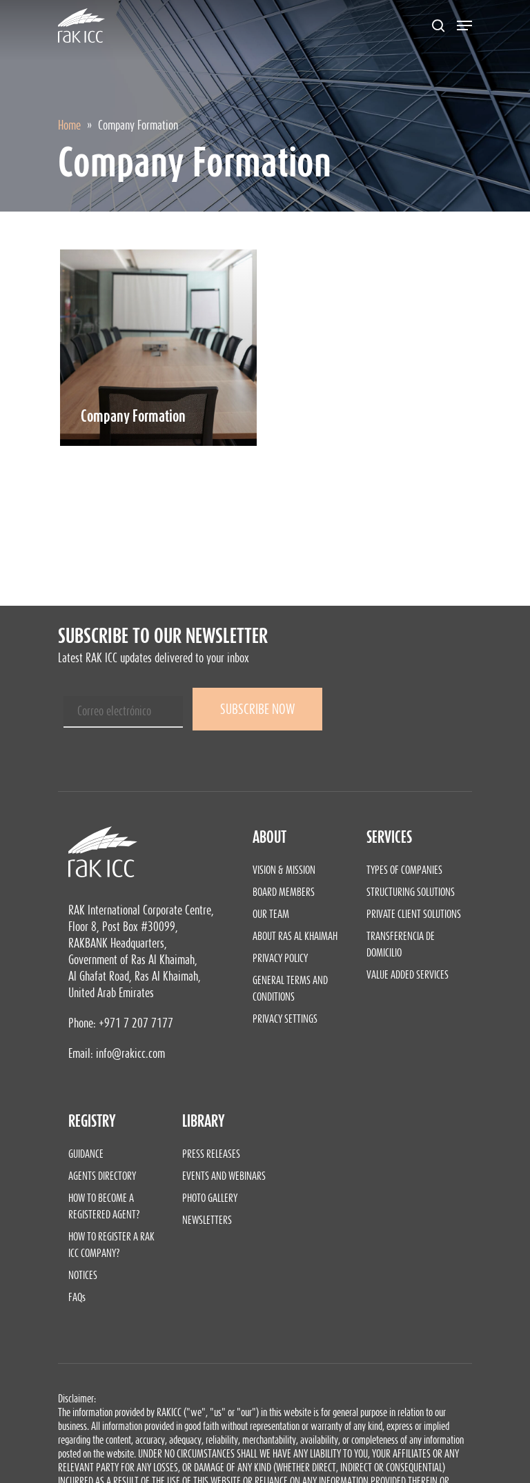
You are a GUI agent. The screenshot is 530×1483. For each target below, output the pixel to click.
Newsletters (207, 1220)
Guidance (86, 1153)
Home (69, 125)
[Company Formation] (158, 347)
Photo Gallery (209, 1198)
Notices (82, 1275)
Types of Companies (404, 870)
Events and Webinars (224, 1175)
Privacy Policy (280, 958)
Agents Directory (102, 1175)
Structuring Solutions (410, 892)
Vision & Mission (284, 870)
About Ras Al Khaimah (295, 936)
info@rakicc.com (130, 1053)
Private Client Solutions (413, 914)
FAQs (77, 1297)
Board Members (284, 892)
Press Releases (211, 1153)
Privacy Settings (285, 1018)
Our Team (271, 914)
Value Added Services (407, 974)
